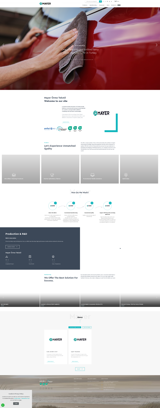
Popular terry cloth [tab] (75, 327)
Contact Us (113, 5)
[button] (157, 45)
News (108, 5)
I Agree (16, 403)
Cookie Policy (17, 398)
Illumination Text (26, 398)
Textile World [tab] (86, 327)
